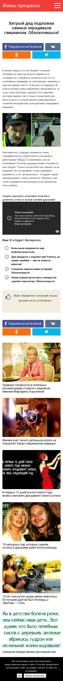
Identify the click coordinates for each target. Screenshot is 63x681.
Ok (19, 675)
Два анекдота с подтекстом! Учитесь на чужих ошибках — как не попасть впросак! (35, 260)
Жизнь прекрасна (21, 5)
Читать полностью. (35, 675)
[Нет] (59, 669)
